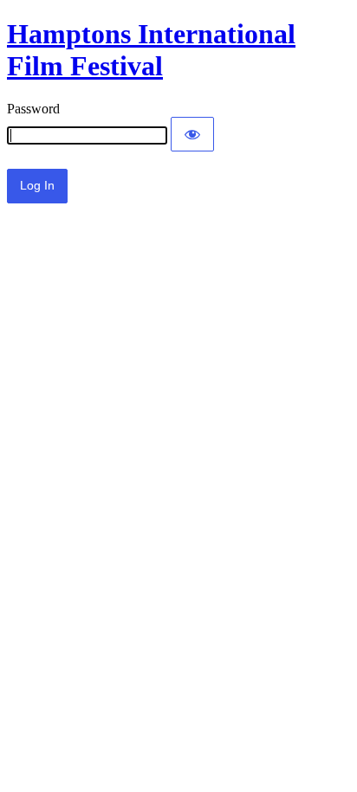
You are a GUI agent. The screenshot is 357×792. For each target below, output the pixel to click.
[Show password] (192, 134)
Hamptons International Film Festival (151, 49)
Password (33, 108)
